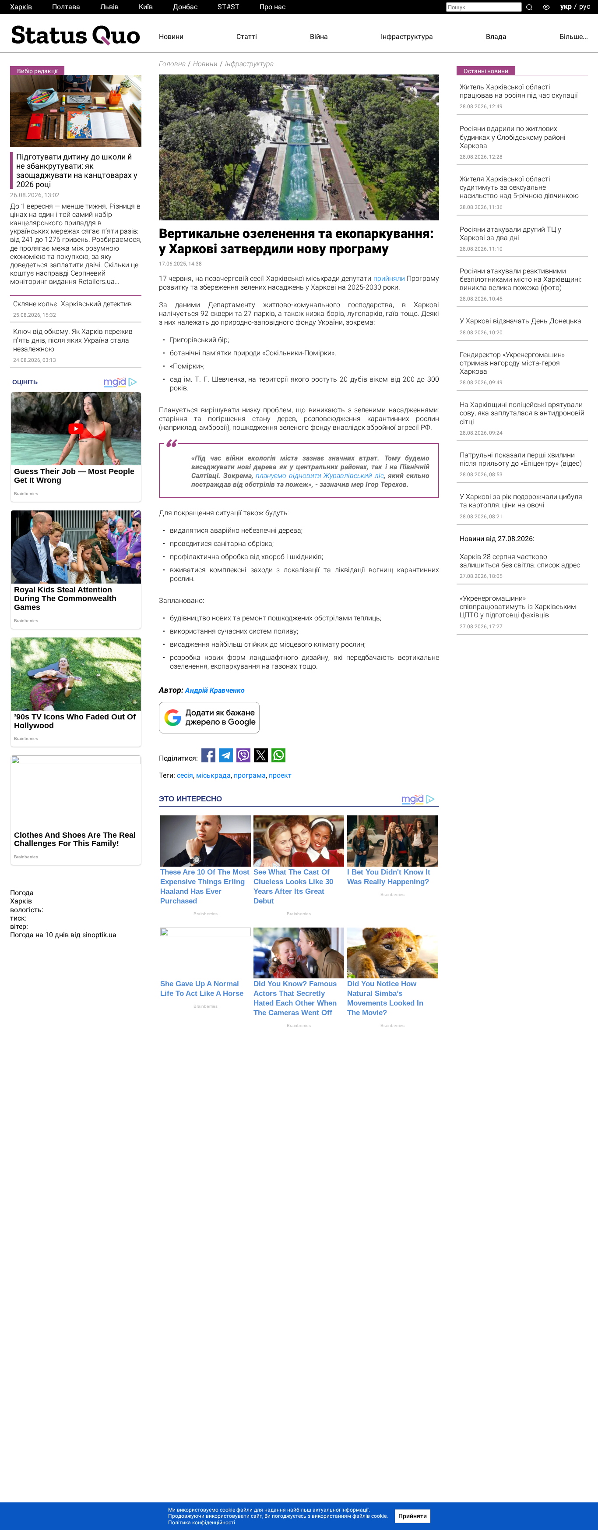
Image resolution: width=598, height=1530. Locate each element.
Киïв (146, 7)
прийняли (389, 278)
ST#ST (228, 7)
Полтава (66, 7)
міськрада (213, 775)
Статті (246, 36)
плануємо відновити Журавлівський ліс (320, 475)
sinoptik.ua (99, 935)
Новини (171, 36)
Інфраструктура (407, 36)
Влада (496, 36)
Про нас (272, 7)
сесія (185, 775)
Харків (21, 7)
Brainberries (205, 913)
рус (584, 6)
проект (280, 775)
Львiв (109, 7)
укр (566, 6)
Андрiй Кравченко (215, 690)
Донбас (185, 7)
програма (250, 775)
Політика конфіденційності (201, 1522)
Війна (319, 36)
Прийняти (412, 1515)
